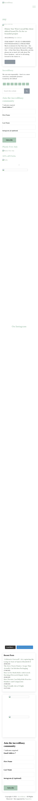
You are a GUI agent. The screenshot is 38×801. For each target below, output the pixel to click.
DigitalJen (28, 799)
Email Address (7, 107)
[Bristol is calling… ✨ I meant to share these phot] (19, 548)
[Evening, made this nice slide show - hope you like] (19, 617)
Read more (11, 62)
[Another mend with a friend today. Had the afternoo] (19, 491)
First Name (6, 115)
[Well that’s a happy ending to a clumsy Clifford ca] (19, 458)
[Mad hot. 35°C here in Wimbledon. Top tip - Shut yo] (19, 425)
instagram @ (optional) (10, 130)
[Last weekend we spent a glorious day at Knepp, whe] (19, 369)
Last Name (6, 123)
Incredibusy (21, 796)
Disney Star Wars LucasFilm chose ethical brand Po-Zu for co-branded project (19, 31)
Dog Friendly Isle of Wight (14, 686)
